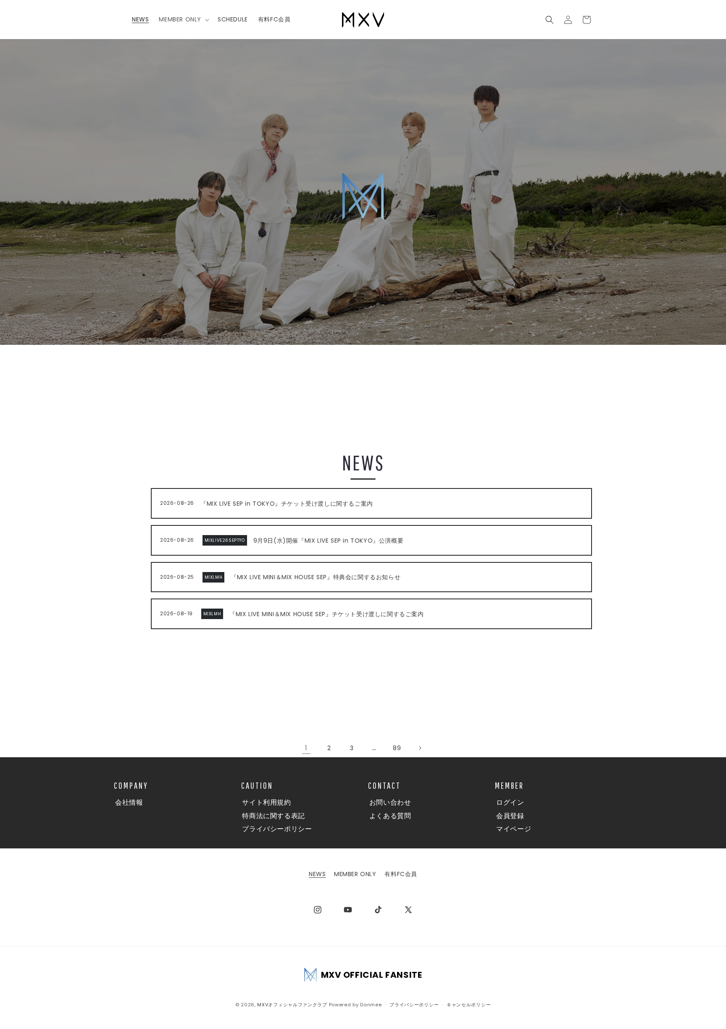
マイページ (513, 829)
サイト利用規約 (266, 802)
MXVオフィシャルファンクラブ (292, 1004)
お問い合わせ (390, 802)
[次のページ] (419, 748)
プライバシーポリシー (277, 829)
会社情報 (129, 802)
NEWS (317, 874)
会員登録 (510, 816)
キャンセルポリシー (469, 1004)
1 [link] (306, 748)
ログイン (510, 802)
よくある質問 (390, 816)
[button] (183, 19)
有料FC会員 (400, 874)
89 (397, 748)
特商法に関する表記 (273, 816)
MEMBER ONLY (355, 874)
